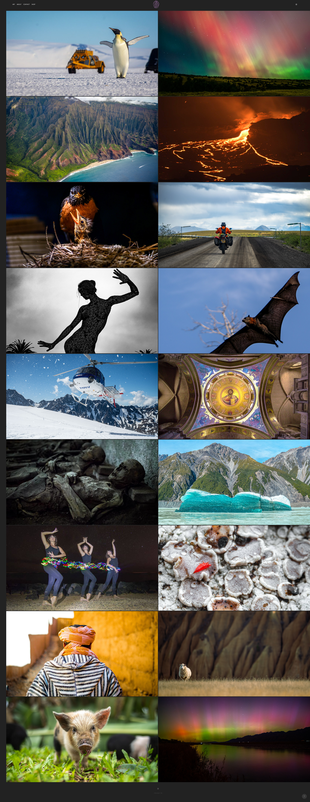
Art (13, 4)
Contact (26, 4)
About (19, 4)
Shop (33, 4)
